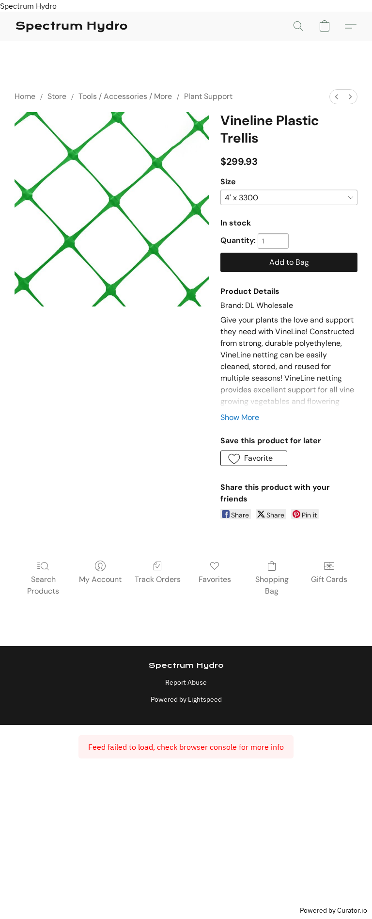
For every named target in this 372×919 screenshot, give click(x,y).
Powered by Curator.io (333, 910)
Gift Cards (329, 579)
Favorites (215, 579)
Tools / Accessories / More (125, 96)
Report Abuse (186, 682)
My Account (100, 579)
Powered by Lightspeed (186, 699)
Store (56, 96)
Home (25, 96)
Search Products (43, 585)
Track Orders (158, 579)
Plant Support (208, 96)
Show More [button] (239, 417)
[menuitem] (336, 97)
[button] (72, 26)
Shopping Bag (272, 585)
